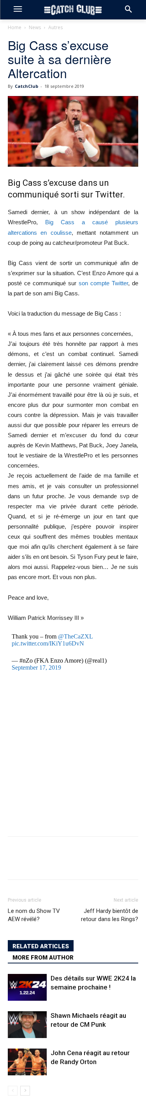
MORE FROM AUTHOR (43, 957)
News (35, 27)
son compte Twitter (103, 283)
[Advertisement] (73, 754)
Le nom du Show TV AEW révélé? (34, 915)
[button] (128, 9)
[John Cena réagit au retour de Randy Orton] (27, 1062)
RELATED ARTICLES (40, 946)
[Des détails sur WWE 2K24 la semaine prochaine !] (27, 987)
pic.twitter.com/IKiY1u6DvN (48, 643)
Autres (55, 27)
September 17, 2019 (36, 667)
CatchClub (26, 86)
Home (14, 27)
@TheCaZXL (75, 636)
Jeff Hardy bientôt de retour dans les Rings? (109, 915)
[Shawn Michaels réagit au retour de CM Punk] (27, 1024)
